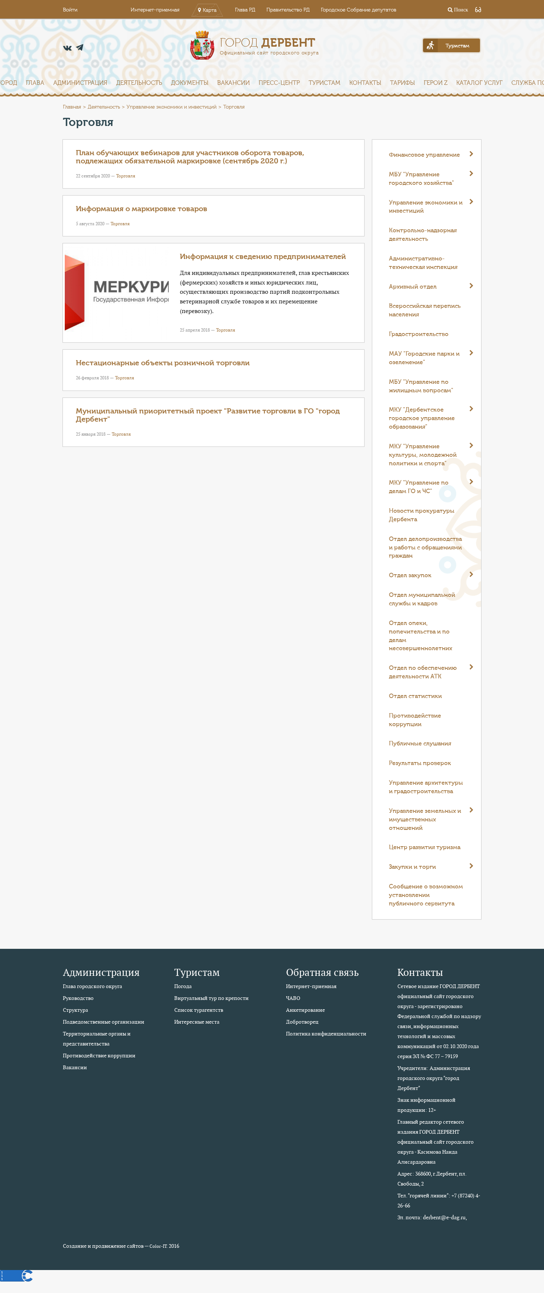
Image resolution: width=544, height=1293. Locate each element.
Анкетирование (305, 1010)
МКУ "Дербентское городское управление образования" (422, 418)
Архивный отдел (413, 286)
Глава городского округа (92, 986)
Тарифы (402, 83)
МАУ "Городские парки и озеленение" (424, 358)
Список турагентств (198, 1010)
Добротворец (302, 1021)
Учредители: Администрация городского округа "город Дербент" (433, 1078)
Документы (189, 83)
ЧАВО (293, 998)
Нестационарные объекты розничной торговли (163, 363)
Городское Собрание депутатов (358, 10)
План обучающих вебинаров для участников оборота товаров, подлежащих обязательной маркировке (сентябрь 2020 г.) (190, 157)
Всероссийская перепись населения (425, 310)
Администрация (80, 83)
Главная (72, 107)
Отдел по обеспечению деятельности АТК (423, 672)
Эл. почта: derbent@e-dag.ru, (432, 1217)
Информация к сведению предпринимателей (263, 256)
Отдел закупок (410, 575)
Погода (183, 986)
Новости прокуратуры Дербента (421, 515)
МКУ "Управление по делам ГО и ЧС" (419, 487)
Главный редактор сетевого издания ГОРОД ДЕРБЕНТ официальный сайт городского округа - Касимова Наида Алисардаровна (435, 1142)
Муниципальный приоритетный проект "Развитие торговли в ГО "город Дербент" (208, 415)
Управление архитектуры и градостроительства (426, 787)
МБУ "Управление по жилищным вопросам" (421, 386)
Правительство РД (288, 10)
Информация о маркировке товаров (141, 209)
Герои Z (435, 83)
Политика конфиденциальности (326, 1033)
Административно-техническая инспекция (423, 262)
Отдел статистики (415, 696)
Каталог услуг (479, 83)
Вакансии (233, 83)
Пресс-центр (279, 83)
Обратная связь (322, 972)
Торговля (125, 176)
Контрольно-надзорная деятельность (423, 234)
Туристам (324, 83)
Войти (70, 10)
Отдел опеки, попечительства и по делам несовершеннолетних (420, 636)
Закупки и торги (412, 867)
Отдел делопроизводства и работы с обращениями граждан (425, 547)
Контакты (365, 83)
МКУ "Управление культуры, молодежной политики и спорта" (423, 455)
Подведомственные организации (103, 1021)
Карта (209, 10)
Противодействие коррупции (415, 720)
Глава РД (245, 10)
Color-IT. (159, 1246)
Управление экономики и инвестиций (171, 107)
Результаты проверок (420, 763)
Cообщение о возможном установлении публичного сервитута (426, 895)
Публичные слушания (420, 743)
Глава (35, 83)
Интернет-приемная (155, 10)
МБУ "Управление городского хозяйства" (421, 178)
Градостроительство (419, 334)
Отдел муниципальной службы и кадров (422, 599)
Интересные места (196, 1021)
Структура (75, 1010)
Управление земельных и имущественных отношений (425, 819)
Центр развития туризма (424, 847)
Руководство (78, 998)
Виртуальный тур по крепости (211, 998)
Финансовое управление (424, 155)
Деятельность (139, 83)
